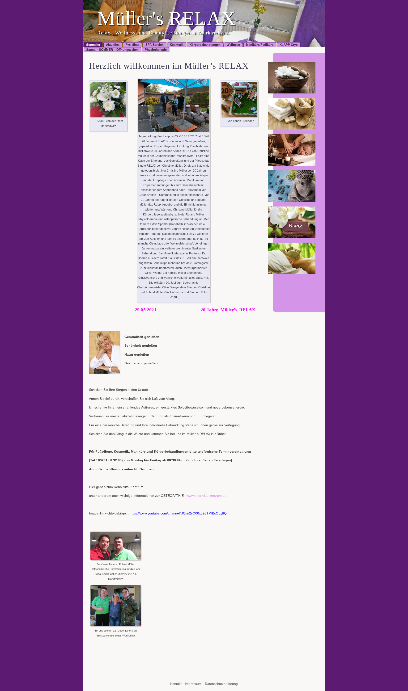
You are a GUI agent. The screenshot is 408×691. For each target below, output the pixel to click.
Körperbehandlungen (205, 44)
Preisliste (132, 44)
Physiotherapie (156, 49)
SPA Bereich (154, 44)
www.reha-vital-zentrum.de (206, 495)
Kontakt (176, 684)
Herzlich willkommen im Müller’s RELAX (169, 66)
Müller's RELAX (166, 18)
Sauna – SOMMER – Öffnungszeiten (112, 49)
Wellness (233, 44)
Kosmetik (176, 44)
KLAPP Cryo (289, 44)
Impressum (193, 684)
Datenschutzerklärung (221, 684)
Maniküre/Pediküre (259, 44)
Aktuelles (112, 44)
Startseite (93, 44)
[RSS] (314, 288)
